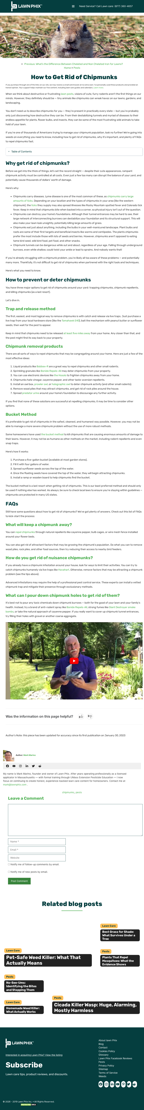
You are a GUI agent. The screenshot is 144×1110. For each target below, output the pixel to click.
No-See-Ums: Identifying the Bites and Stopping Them (21, 986)
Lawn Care (13, 950)
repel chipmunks (25, 532)
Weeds (102, 1076)
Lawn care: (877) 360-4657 (117, 6)
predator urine (30, 393)
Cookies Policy (107, 1051)
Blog (101, 1044)
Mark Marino (29, 755)
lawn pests (67, 93)
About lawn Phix (108, 1040)
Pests (77, 67)
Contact (103, 1047)
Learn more (98, 88)
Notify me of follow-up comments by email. (35, 864)
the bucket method (52, 434)
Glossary (103, 1054)
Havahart (63, 569)
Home (67, 67)
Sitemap (103, 1069)
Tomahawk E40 (70, 320)
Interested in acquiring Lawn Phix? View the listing (34, 1055)
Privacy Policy (106, 1065)
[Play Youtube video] (74, 660)
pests (79, 792)
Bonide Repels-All (51, 370)
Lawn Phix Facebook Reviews (115, 1058)
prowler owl (41, 384)
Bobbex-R (42, 366)
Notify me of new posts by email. (29, 871)
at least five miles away (77, 333)
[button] (73, 6)
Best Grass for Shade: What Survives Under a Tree (118, 935)
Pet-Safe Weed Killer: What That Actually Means (43, 960)
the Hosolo (60, 375)
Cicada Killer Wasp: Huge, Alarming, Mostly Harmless (95, 1007)
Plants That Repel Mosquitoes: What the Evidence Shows (118, 960)
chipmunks (68, 792)
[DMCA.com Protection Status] (28, 1105)
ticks (34, 205)
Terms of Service (108, 1072)
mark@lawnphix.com (14, 784)
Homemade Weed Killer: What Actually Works (23, 1009)
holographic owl (61, 384)
